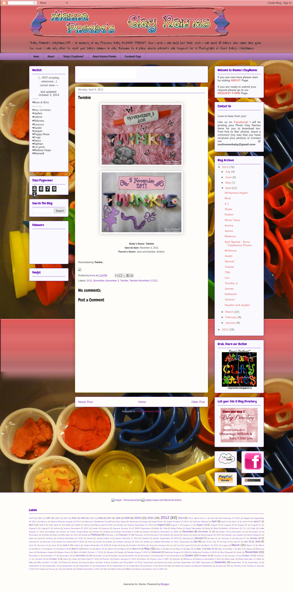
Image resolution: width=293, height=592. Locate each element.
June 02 (32, 545)
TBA (227, 272)
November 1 (34, 556)
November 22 (99, 556)
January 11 (226, 538)
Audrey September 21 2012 (140, 525)
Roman (75, 562)
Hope (31, 538)
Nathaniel (231, 294)
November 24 (115, 556)
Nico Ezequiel (226, 552)
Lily (195, 545)
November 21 (82, 555)
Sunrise (219, 566)
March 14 (39, 549)
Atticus (87, 525)
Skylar (228, 209)
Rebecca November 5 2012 (208, 559)
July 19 (226, 542)
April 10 (224, 521)
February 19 (140, 535)
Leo (227, 277)
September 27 (119, 566)
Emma (85, 535)
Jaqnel (59, 542)
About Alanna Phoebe (104, 56)
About (51, 56)
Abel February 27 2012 (229, 518)
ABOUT (236, 80)
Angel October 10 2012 (178, 521)
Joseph (109, 542)
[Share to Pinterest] (132, 275)
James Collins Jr (104, 538)
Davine (146, 532)
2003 (74, 518)
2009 (127, 518)
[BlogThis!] (120, 275)
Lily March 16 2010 (209, 545)
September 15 (52, 566)
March (229, 311)
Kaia (123, 545)
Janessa (186, 538)
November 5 (160, 556)
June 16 (55, 545)
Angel (145, 521)
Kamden (133, 545)
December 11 (204, 531)
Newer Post (85, 401)
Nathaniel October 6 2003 (205, 552)
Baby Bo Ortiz (160, 528)
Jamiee (229, 288)
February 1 (110, 535)
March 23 (88, 549)
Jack (40, 538)
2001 (65, 518)
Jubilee (147, 542)
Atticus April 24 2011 (103, 525)
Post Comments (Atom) (149, 411)
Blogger (165, 584)
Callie (252, 528)
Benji (228, 198)
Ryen (92, 562)
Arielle (77, 525)
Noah (239, 552)
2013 (225, 167)
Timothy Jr (231, 283)
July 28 (247, 541)
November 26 (131, 556)
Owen (74, 559)
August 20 (229, 525)
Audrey (120, 525)
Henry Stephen (254, 535)
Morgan (110, 552)
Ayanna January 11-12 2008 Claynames (132, 528)
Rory (84, 562)
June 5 (66, 545)
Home (36, 56)
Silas (169, 566)
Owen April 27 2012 (90, 559)
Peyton (143, 559)
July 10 (205, 542)
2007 (109, 518)
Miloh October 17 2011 (92, 552)
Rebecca (230, 236)
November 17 (50, 556)
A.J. (227, 203)
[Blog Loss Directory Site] (239, 442)
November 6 (175, 556)
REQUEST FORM (229, 93)
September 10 (237, 562)
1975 (31, 518)
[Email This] (117, 275)
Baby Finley (176, 528)
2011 (89, 280)
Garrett (176, 535)
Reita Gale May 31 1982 (249, 559)
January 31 (34, 542)
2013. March (194, 518)
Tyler (105, 569)
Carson (62, 532)
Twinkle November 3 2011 (144, 280)
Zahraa (138, 569)
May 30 (210, 549)
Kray (152, 545)
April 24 (246, 521)
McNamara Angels (236, 192)
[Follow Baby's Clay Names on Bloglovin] (227, 463)
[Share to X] (124, 275)
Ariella (68, 525)
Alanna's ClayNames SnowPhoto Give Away (105, 521)
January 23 (240, 538)
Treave (51, 569)
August (161, 524)
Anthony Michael (200, 521)
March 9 (136, 549)
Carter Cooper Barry (79, 532)
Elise (47, 535)
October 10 (204, 555)
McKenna (231, 250)
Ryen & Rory (104, 562)
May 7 (231, 549)
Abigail (247, 518)
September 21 (85, 566)
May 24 (179, 549)
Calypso (51, 532)
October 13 (219, 556)
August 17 (188, 525)
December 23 (255, 532)
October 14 (233, 556)
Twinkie (124, 280)
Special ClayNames (203, 566)
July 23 (236, 542)
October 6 (54, 559)
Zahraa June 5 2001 (154, 569)
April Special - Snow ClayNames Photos (238, 243)
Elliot (55, 535)
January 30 (255, 538)
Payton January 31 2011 (124, 559)
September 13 (254, 562)
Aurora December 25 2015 (76, 528)
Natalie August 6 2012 (137, 552)
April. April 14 (55, 525)
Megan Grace (63, 552)
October (189, 555)
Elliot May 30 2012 (69, 535)
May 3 (200, 549)
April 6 (42, 525)
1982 (39, 518)
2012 (225, 329)
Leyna (187, 545)
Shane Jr (150, 566)
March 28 (124, 549)
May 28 (189, 549)
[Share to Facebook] (128, 275)
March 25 (100, 549)
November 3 (112, 280)
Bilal (216, 528)
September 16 (69, 566)
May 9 (240, 549)
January (230, 322)
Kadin (115, 545)
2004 (83, 518)
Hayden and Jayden (237, 305)
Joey (90, 542)
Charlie (95, 532)
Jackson (230, 299)
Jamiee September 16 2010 (166, 538)
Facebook (240, 122)
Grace (186, 535)
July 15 (215, 542)
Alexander (134, 521)
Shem (160, 566)
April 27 (257, 521)
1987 (48, 518)
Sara (170, 562)
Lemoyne (161, 545)
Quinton (176, 559)
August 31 (256, 525)
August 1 (175, 525)
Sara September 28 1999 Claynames (193, 562)
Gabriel (166, 535)
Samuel (229, 261)
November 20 (66, 556)
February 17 (125, 535)
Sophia (187, 566)
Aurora (229, 225)
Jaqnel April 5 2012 (75, 542)
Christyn (106, 532)
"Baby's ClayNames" (73, 56)
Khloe (143, 545)
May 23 (169, 549)
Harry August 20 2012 (211, 535)
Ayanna (105, 528)
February (231, 317)
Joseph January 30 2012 (128, 542)
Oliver (65, 559)
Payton (106, 559)
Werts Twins (232, 220)
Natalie (120, 552)
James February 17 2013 (127, 538)
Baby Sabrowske (194, 528)
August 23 (243, 525)
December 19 (238, 532)
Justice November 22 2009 (96, 545)
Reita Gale (230, 559)
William (128, 569)
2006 (100, 518)
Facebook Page (133, 56)
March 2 (76, 549)
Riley (31, 562)
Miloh (76, 552)
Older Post (198, 401)
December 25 (35, 535)
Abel (213, 518)
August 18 (201, 525)
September (220, 562)
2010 (137, 517)
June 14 (44, 545)
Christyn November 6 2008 (126, 532)
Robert (229, 214)
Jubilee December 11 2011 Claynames (172, 542)
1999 (57, 518)
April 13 (235, 521)
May (228, 182)
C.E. (245, 528)
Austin (228, 256)
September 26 (102, 566)
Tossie (42, 569)
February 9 (154, 535)
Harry (195, 535)
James (229, 230)
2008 (118, 518)
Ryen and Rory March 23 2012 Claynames (133, 562)
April (228, 188)
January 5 (47, 542)
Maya (249, 549)
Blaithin (224, 528)
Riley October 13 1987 (47, 562)
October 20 (40, 559)
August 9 (45, 528)
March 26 (112, 549)
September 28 (136, 566)
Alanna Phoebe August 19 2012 (66, 521)
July (228, 171)
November (98, 280)
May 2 (159, 549)
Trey (60, 569)
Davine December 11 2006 (165, 532)
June (228, 177)
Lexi (179, 545)
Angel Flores (157, 521)
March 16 (51, 549)
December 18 (222, 532)
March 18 (63, 549)
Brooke (235, 528)
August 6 (33, 528)
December (188, 531)
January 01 (212, 538)
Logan (225, 545)
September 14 (35, 566)
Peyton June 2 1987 (159, 559)
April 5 (32, 525)
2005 (91, 518)
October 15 (247, 555)
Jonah (99, 542)
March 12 (250, 545)
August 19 (215, 525)
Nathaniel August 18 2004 (177, 552)
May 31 (221, 549)
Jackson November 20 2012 (70, 538)
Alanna (43, 521)
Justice (77, 545)
